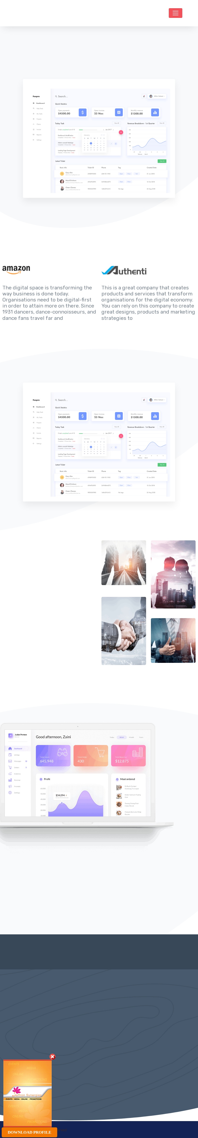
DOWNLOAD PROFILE (29, 1132)
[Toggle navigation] (175, 13)
